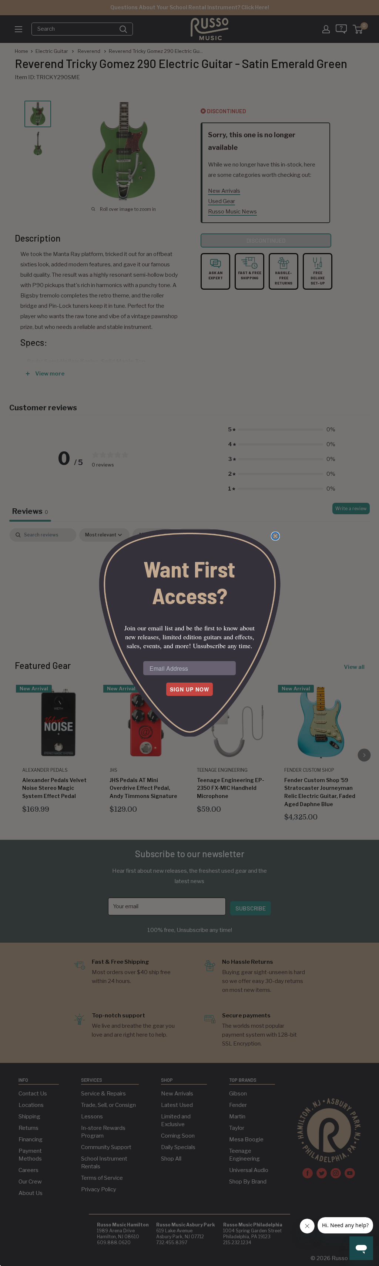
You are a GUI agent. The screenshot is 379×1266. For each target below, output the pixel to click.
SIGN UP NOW (189, 689)
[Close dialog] (275, 536)
